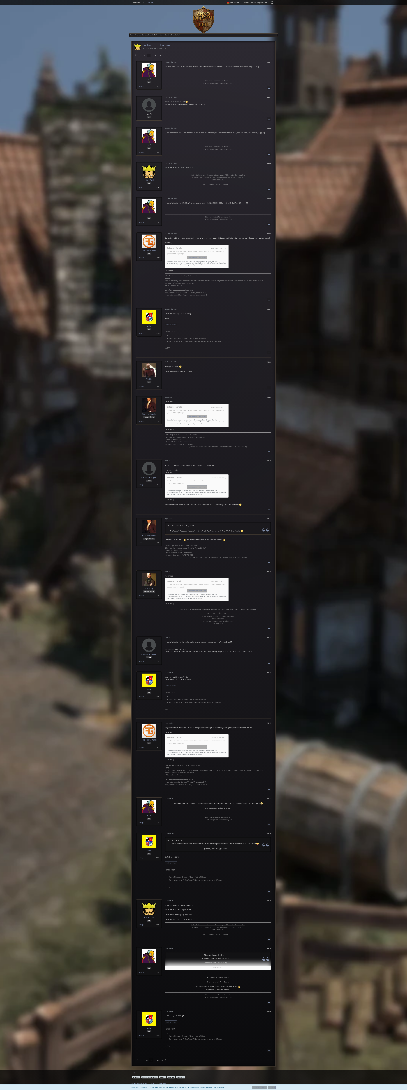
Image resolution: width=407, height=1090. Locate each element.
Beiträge (141, 86)
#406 (269, 233)
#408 (269, 362)
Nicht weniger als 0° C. (173, 1016)
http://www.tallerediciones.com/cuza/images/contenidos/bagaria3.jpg (204, 642)
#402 (269, 97)
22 (152, 55)
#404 (269, 163)
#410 (269, 461)
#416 (269, 799)
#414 (269, 672)
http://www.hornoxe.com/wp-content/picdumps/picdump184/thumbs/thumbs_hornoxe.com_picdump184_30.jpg (220, 133)
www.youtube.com (217, 248)
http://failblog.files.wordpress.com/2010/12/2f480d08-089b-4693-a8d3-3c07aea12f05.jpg (211, 203)
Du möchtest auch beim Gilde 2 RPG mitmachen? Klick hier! (218, 446)
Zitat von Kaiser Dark (213, 955)
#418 (269, 901)
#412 (269, 571)
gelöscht (136, 1077)
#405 (269, 198)
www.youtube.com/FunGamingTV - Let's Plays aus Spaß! (184, 292)
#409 (269, 397)
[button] (233, 2)
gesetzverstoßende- (149, 1077)
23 (156, 55)
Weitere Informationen (259, 1087)
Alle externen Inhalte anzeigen (197, 257)
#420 (269, 1011)
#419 (269, 948)
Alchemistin (178, 341)
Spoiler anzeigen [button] (171, 324)
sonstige (171, 1077)
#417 (269, 834)
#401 (269, 62)
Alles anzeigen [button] (217, 967)
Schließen (272, 1087)
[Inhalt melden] (269, 88)
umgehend (181, 1077)
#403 (269, 128)
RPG (171, 331)
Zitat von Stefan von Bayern (179, 525)
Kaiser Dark (149, 48)
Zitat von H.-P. (173, 840)
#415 (269, 723)
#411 (269, 519)
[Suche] (272, 2)
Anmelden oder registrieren (255, 2)
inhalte (162, 1077)
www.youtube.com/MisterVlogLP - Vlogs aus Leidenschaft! (185, 295)
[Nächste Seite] (163, 55)
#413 (269, 637)
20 (145, 55)
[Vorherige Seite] (135, 55)
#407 (269, 309)
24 (160, 55)
